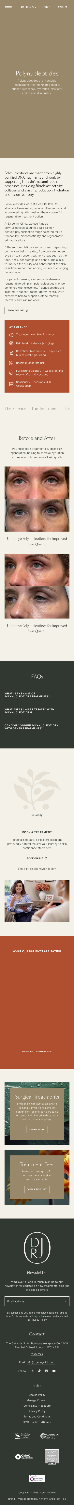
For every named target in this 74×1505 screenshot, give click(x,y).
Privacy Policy (37, 1411)
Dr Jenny (37, 814)
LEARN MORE (37, 1129)
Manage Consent (37, 1400)
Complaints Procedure (37, 1405)
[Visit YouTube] (54, 1371)
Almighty (44, 1498)
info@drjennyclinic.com (41, 868)
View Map (37, 1353)
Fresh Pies (60, 1498)
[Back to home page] (35, 7)
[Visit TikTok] (39, 1371)
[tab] (15, 408)
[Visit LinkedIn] (46, 1371)
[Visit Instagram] (32, 1371)
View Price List (37, 1189)
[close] (8, 7)
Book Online (16, 310)
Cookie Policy (37, 1394)
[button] (37, 695)
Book (61, 7)
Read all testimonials (37, 1051)
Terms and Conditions (37, 1416)
